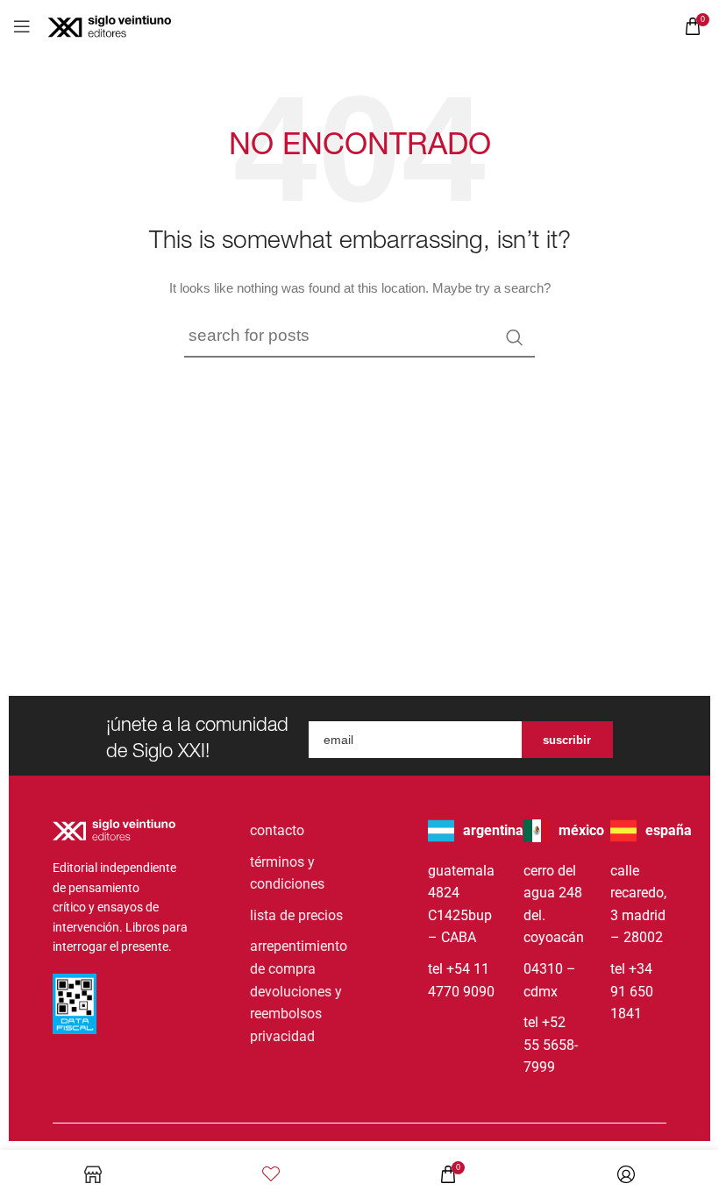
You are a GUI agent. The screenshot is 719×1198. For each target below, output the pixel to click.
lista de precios (296, 915)
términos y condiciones (287, 873)
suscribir (567, 740)
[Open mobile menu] (21, 26)
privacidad (282, 1036)
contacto (277, 830)
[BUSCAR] (515, 337)
